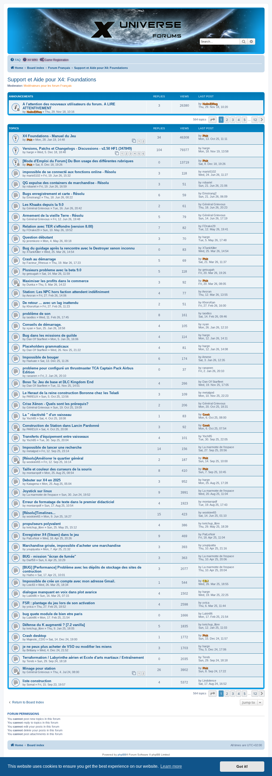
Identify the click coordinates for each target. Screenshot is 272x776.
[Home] (136, 30)
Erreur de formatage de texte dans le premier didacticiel (68, 502)
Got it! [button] (242, 766)
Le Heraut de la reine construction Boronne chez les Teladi (71, 393)
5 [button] (244, 119)
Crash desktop (34, 636)
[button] (212, 119)
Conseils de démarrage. (42, 325)
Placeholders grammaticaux (46, 346)
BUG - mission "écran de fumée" (49, 556)
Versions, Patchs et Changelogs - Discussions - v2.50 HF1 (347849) (77, 149)
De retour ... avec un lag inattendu (50, 303)
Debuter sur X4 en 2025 (42, 480)
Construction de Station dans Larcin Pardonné (61, 426)
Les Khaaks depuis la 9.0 (43, 205)
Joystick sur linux (37, 491)
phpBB (122, 754)
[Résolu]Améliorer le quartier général (53, 458)
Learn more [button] (171, 766)
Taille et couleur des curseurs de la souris (57, 469)
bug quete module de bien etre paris (52, 614)
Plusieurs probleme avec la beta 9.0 (52, 270)
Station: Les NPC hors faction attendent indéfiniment (66, 292)
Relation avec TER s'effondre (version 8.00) (58, 226)
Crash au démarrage (39, 259)
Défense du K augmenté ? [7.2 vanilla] (54, 625)
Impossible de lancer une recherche (52, 447)
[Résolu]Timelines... (39, 513)
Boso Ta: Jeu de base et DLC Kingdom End (58, 382)
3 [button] (233, 119)
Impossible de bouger (41, 357)
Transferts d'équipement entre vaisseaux (56, 437)
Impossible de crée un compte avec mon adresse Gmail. (69, 581)
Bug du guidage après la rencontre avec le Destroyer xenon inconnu (79, 248)
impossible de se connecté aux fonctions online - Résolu (69, 172)
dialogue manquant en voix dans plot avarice (60, 592)
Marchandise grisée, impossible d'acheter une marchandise (72, 546)
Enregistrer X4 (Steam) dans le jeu (51, 535)
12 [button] (255, 119)
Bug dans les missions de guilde (50, 335)
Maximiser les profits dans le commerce (55, 281)
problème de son (36, 314)
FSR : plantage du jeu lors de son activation (59, 603)
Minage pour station (39, 668)
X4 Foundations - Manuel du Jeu (49, 136)
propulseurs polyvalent (42, 524)
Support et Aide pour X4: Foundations (51, 79)
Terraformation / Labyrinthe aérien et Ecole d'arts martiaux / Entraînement (83, 658)
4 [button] (239, 119)
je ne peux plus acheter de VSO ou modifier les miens (67, 647)
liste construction (37, 681)
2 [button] (227, 119)
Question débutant (38, 237)
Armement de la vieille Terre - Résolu (53, 216)
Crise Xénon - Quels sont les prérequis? (55, 404)
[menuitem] (15, 60)
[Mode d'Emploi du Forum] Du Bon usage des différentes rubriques (78, 161)
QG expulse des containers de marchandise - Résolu (66, 183)
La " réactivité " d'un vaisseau (47, 415)
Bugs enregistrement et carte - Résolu (53, 194)
